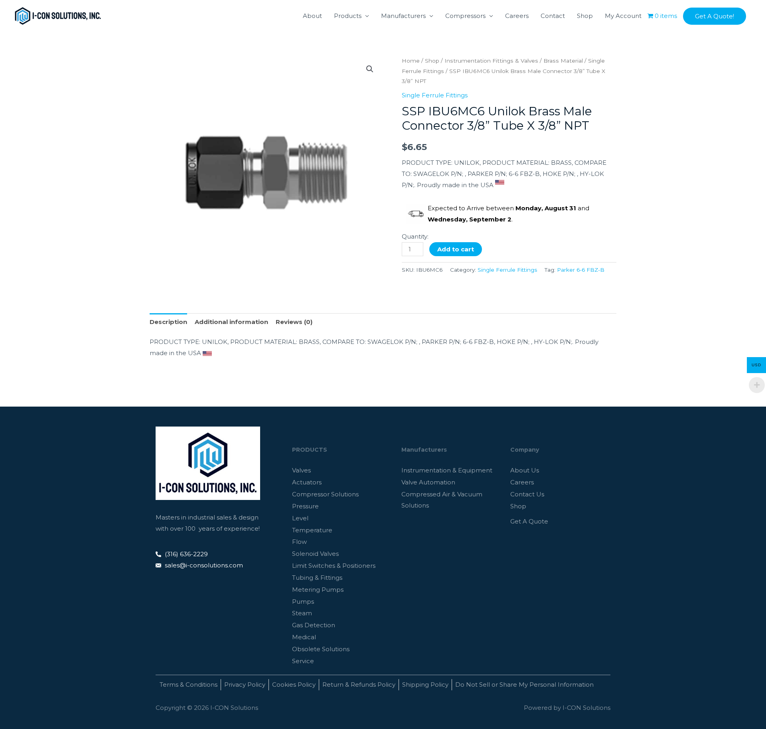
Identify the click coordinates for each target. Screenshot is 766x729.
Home (411, 60)
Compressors (465, 16)
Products (347, 16)
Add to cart (455, 249)
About (312, 16)
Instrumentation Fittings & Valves (491, 60)
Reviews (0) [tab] (294, 322)
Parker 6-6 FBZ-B (580, 270)
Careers (517, 16)
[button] (714, 16)
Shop (585, 16)
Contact (553, 16)
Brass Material (563, 60)
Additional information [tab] (231, 322)
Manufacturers (403, 16)
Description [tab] (168, 322)
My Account (623, 16)
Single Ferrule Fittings (435, 95)
